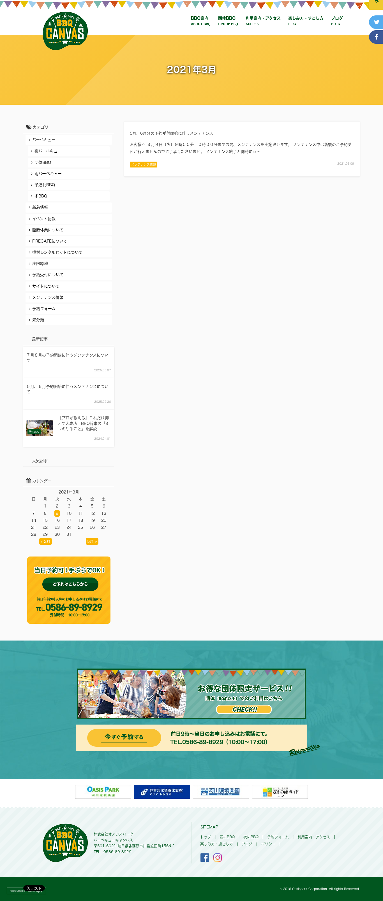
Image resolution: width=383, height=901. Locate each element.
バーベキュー (44, 140)
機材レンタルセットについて (57, 252)
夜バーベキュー (48, 151)
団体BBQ (228, 21)
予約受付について (47, 275)
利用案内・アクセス (263, 21)
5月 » (92, 541)
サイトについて (45, 286)
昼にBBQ (227, 837)
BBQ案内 (201, 21)
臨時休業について (47, 230)
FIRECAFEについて (49, 241)
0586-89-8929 (202, 741)
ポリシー (268, 844)
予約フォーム (44, 309)
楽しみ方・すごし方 (306, 21)
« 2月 (45, 541)
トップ (205, 837)
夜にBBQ (251, 837)
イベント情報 (44, 219)
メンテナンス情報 (143, 164)
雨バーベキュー (48, 174)
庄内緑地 (40, 264)
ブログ (337, 21)
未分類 (38, 320)
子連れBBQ (44, 185)
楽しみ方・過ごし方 (216, 844)
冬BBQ (40, 196)
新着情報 (40, 207)
